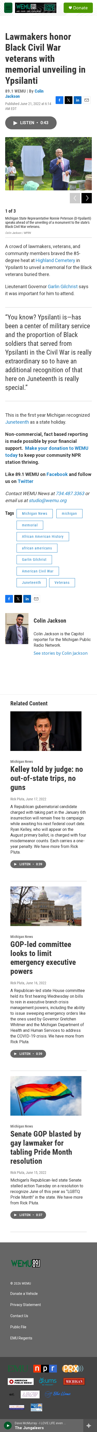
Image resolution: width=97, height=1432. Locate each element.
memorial (30, 525)
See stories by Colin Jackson (61, 653)
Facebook (57, 474)
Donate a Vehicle (24, 1294)
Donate (80, 7)
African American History (43, 536)
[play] (8, 1425)
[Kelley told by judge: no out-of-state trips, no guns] (45, 731)
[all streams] (90, 1425)
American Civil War (38, 571)
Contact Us (19, 1316)
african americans (37, 548)
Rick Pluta (17, 799)
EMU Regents (21, 1338)
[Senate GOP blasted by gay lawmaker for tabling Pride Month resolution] (45, 1096)
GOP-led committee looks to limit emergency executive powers (43, 958)
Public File (18, 1327)
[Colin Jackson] (16, 628)
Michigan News (34, 513)
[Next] (86, 198)
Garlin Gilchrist (63, 286)
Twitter (25, 481)
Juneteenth (17, 422)
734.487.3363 (69, 493)
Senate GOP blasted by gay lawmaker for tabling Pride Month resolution (45, 1147)
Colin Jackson (50, 620)
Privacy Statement (25, 1305)
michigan (69, 513)
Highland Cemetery (56, 260)
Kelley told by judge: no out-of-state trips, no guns (46, 778)
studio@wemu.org (47, 500)
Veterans (62, 582)
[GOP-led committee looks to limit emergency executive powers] (45, 906)
